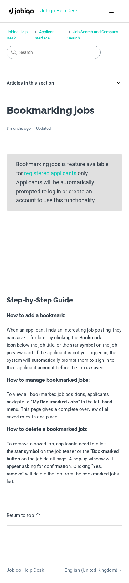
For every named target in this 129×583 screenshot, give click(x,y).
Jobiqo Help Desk (25, 570)
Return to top (21, 515)
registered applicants (50, 173)
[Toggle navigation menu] (111, 11)
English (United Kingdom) (91, 570)
